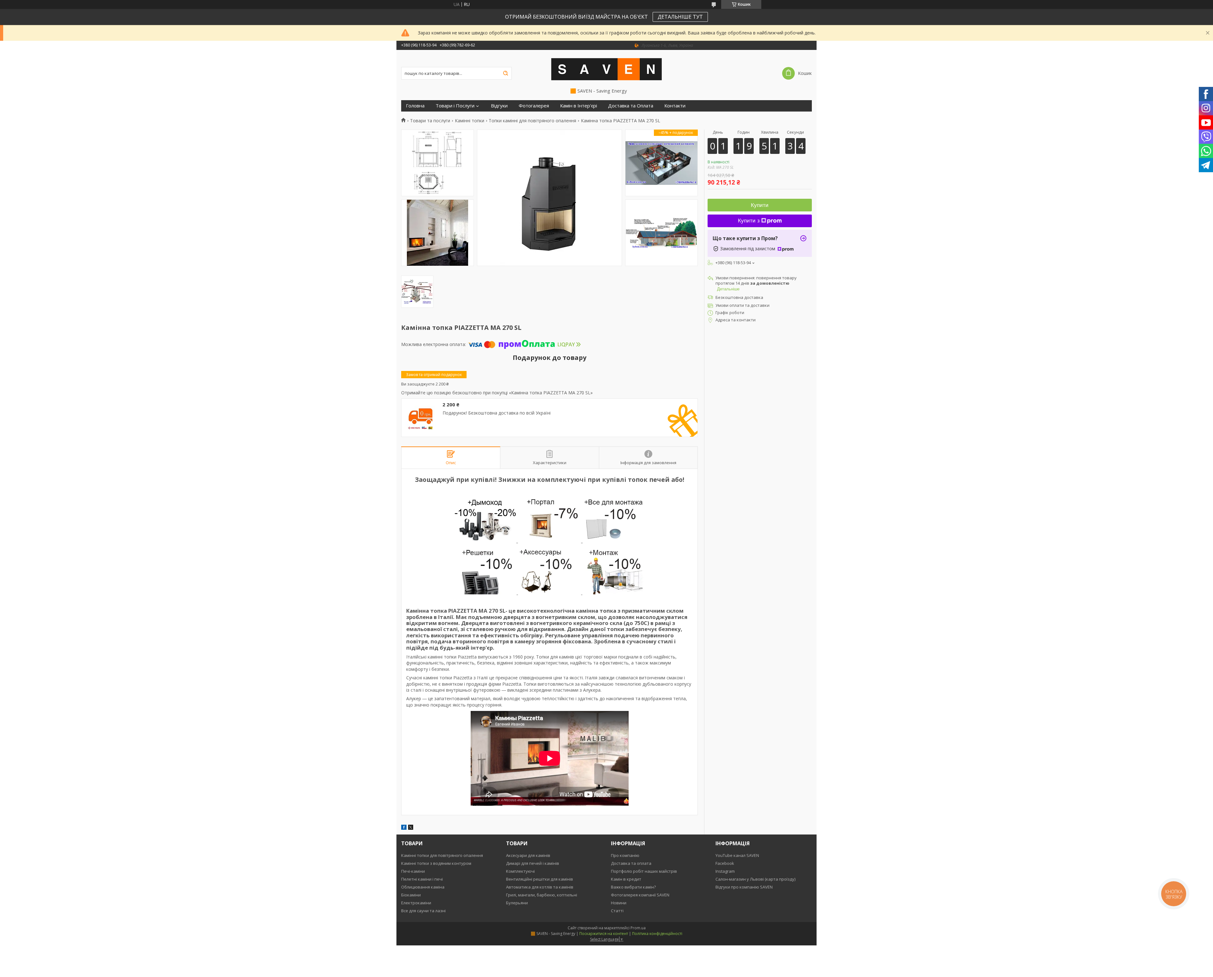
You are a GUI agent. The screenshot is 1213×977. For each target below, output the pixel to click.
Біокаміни (411, 895)
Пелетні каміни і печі (422, 879)
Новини (618, 903)
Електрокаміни (416, 903)
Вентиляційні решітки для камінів (539, 879)
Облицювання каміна (422, 887)
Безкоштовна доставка (739, 297)
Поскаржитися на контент (603, 933)
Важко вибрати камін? (633, 887)
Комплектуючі (520, 871)
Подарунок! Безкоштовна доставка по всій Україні (497, 413)
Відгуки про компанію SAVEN (744, 887)
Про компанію (625, 855)
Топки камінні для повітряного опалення (532, 121)
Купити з (749, 221)
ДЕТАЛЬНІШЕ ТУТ (680, 16)
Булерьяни (517, 903)
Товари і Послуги (455, 105)
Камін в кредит (626, 879)
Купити (760, 205)
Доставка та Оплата (630, 105)
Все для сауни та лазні (423, 910)
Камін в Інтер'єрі (578, 105)
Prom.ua (638, 928)
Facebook (724, 863)
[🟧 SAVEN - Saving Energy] (606, 69)
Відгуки (499, 105)
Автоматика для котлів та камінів (539, 887)
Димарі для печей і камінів (532, 863)
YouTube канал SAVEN (737, 855)
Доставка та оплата (631, 863)
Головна (415, 105)
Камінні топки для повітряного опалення (442, 855)
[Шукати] (505, 73)
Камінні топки (469, 121)
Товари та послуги (430, 121)
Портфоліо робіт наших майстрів (644, 871)
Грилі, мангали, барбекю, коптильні (541, 895)
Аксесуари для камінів (528, 855)
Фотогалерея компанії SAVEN (640, 895)
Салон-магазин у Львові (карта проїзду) (755, 879)
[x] (410, 828)
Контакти (674, 105)
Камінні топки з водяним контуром (436, 863)
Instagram (725, 871)
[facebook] (404, 828)
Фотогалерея (534, 105)
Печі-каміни (413, 871)
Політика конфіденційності (657, 933)
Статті (617, 910)
